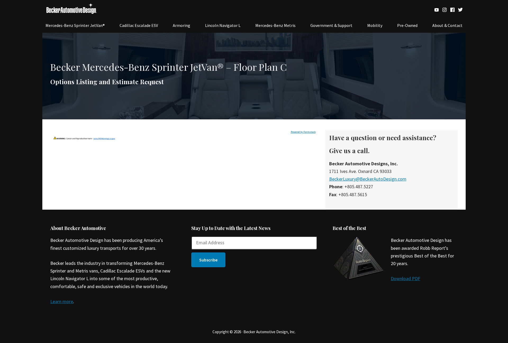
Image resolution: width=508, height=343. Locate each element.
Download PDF (405, 278)
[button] (208, 259)
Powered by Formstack (303, 132)
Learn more (61, 301)
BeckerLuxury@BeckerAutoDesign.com (367, 179)
